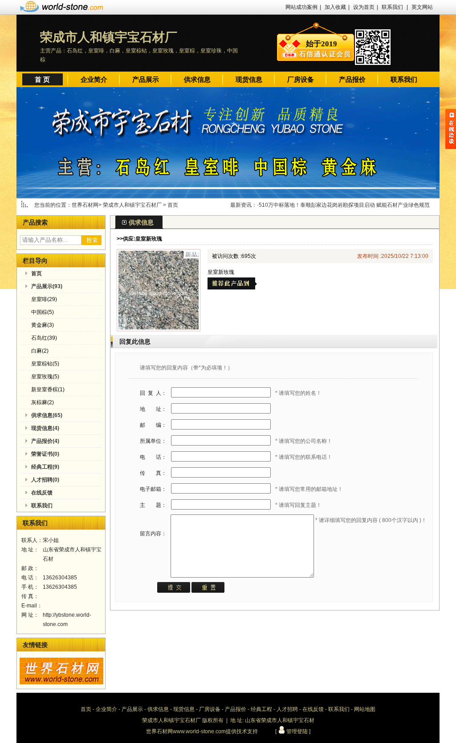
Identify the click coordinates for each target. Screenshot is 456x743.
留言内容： (153, 533)
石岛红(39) (44, 338)
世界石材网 (85, 205)
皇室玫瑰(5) (45, 377)
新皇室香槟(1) (48, 389)
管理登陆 (296, 731)
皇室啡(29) (44, 299)
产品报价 (352, 79)
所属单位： (153, 441)
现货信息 (249, 79)
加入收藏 (335, 7)
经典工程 (261, 709)
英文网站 (422, 7)
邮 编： (153, 425)
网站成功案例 (301, 7)
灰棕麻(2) (42, 402)
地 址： (153, 409)
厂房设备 (300, 79)
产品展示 (145, 79)
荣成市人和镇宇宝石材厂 (133, 205)
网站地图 (364, 709)
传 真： (153, 473)
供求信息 (197, 79)
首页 (172, 205)
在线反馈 (313, 709)
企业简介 (94, 79)
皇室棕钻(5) (45, 364)
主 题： (153, 505)
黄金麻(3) (42, 325)
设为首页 (364, 7)
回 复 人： (153, 393)
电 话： (153, 457)
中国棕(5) (42, 312)
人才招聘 (287, 709)
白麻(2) (40, 351)
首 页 (42, 79)
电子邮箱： (153, 489)
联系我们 (392, 7)
